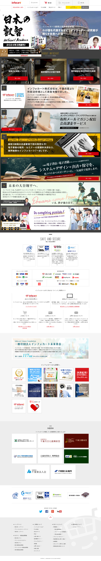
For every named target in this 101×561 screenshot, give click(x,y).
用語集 (35, 543)
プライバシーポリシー (58, 536)
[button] (27, 493)
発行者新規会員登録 (19, 549)
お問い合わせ (85, 7)
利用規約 (55, 526)
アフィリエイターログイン (20, 540)
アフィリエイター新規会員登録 (21, 547)
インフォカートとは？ (32, 7)
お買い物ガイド (50, 326)
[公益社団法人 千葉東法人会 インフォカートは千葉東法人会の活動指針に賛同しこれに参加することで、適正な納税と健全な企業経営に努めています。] (37, 471)
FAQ (59, 7)
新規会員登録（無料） (18, 7)
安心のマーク (52, 7)
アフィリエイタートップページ (21, 529)
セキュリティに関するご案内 (59, 543)
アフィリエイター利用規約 (60, 531)
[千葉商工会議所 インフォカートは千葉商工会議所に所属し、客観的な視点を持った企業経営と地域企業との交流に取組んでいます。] (63, 471)
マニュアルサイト (38, 541)
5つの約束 (43, 7)
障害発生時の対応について (59, 546)
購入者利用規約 (58, 529)
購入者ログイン (18, 538)
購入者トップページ (19, 526)
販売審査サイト (37, 538)
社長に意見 (36, 548)
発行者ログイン (18, 542)
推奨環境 (55, 541)
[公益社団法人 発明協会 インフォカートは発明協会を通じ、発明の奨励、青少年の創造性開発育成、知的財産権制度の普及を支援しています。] (50, 456)
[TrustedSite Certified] (57, 495)
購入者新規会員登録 (19, 545)
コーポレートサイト (77, 526)
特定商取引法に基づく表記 (59, 539)
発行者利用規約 (58, 534)
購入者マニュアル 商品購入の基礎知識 (69, 306)
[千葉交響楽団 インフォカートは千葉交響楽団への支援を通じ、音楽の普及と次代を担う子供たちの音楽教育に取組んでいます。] (76, 440)
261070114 (29, 499)
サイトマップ (37, 550)
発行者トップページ (19, 531)
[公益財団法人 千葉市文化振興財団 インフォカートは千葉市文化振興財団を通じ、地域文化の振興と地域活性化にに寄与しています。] (50, 440)
